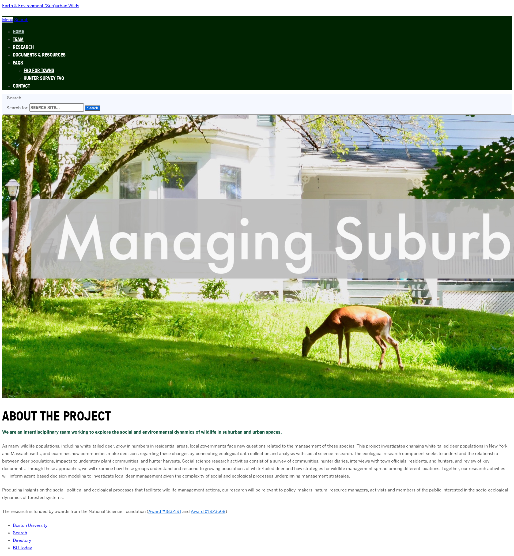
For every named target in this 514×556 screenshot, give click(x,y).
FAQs (18, 62)
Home (18, 31)
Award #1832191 (164, 511)
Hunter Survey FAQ (44, 78)
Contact (21, 85)
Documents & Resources (39, 54)
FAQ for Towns (39, 70)
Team (18, 39)
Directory (22, 540)
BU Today (22, 548)
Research (23, 47)
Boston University (30, 525)
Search (20, 533)
